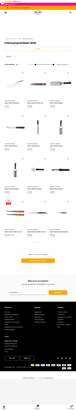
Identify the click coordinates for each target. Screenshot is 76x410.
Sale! (58, 327)
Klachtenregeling (10, 329)
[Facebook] (57, 358)
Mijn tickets (38, 317)
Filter (38, 49)
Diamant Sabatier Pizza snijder (34, 189)
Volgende (40, 242)
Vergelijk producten (40, 322)
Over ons (7, 312)
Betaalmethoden (10, 319)
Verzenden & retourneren (12, 322)
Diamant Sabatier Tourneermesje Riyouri (59, 232)
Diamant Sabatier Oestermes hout (35, 103)
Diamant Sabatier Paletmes (11, 146)
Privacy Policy (9, 317)
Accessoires (61, 314)
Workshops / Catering (63, 324)
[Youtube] (70, 358)
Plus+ (30, 367)
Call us (12, 358)
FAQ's (6, 324)
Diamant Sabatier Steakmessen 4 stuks (36, 232)
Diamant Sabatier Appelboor (56, 189)
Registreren (38, 312)
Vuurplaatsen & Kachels (64, 317)
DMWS (25, 367)
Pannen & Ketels (62, 312)
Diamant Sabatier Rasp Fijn (33, 146)
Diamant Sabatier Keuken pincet (12, 103)
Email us (27, 358)
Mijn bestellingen (40, 314)
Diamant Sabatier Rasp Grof (56, 146)
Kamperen (60, 319)
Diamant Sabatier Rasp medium (12, 189)
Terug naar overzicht (11, 39)
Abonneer (58, 292)
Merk (8, 56)
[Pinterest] (66, 358)
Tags (19, 39)
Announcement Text (38, 29)
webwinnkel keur (49, 377)
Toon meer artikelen (37, 260)
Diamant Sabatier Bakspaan (56, 103)
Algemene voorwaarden (12, 314)
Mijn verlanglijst (39, 319)
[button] (6, 12)
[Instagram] (62, 358)
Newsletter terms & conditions (14, 327)
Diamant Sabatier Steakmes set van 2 (13, 232)
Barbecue (60, 322)
